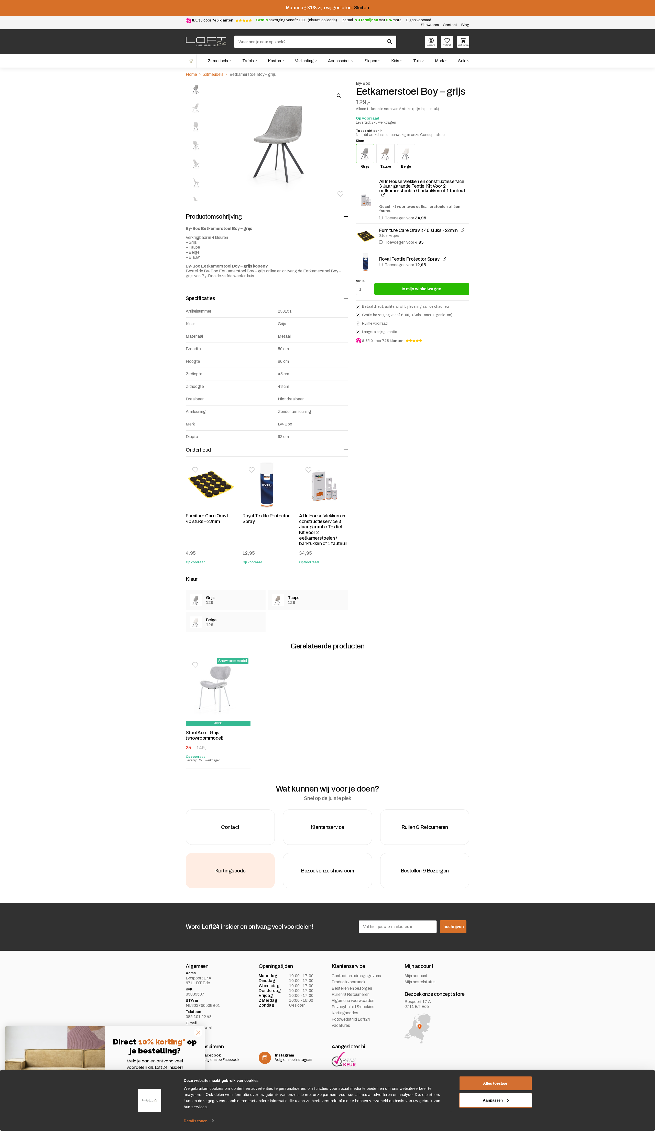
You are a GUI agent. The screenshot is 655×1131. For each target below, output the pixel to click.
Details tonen (196, 1121)
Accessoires (339, 61)
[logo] (206, 41)
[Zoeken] (390, 42)
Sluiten (361, 7)
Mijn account (416, 976)
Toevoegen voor (405, 218)
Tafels (248, 61)
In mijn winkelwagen (421, 289)
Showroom (430, 25)
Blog (465, 25)
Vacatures (341, 1025)
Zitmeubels (218, 61)
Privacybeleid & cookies (353, 1007)
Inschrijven (453, 926)
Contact (450, 25)
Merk (439, 61)
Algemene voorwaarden (353, 1000)
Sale (462, 61)
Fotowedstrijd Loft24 (351, 1019)
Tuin (417, 61)
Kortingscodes (345, 1013)
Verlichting (304, 61)
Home (191, 60)
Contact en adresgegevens (356, 976)
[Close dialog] (198, 1032)
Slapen (371, 61)
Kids (395, 61)
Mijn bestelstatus (420, 982)
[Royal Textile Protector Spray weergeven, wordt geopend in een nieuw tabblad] (444, 259)
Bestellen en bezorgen (352, 988)
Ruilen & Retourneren (350, 994)
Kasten (274, 61)
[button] (340, 194)
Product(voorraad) (348, 982)
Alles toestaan (495, 1083)
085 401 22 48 (199, 1017)
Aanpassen (493, 1100)
